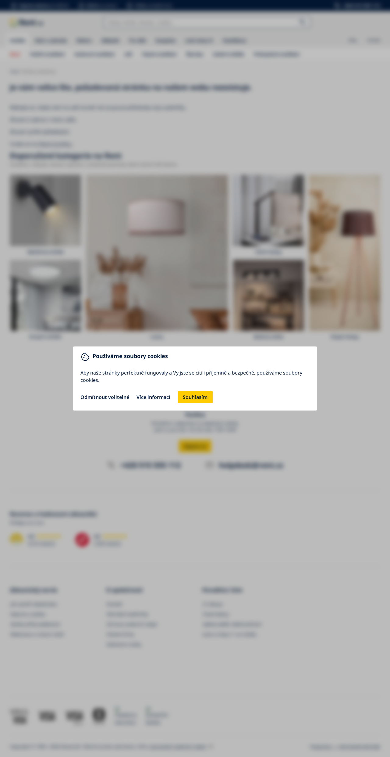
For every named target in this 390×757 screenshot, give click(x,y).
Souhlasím (195, 397)
